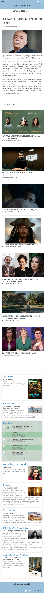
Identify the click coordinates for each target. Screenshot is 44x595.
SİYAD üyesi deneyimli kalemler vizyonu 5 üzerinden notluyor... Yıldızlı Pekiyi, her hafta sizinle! (14, 383)
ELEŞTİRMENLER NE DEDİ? (15, 555)
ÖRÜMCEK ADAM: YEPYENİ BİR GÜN (22, 426)
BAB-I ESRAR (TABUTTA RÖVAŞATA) (14, 531)
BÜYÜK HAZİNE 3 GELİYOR (10, 488)
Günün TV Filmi (9, 510)
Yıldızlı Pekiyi (8, 376)
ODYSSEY (14, 433)
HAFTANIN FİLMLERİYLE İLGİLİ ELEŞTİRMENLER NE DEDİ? (12, 558)
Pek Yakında (8, 403)
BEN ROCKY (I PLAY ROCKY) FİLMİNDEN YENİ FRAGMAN (11, 407)
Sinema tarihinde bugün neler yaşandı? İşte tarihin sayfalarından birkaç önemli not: (13, 471)
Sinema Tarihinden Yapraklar (15, 464)
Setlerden (7, 485)
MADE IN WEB (38, 590)
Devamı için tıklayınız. (22, 459)
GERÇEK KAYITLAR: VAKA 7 (20, 452)
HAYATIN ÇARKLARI (8, 513)
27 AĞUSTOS (6, 467)
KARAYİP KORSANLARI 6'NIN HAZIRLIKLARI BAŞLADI (20, 244)
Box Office (7, 423)
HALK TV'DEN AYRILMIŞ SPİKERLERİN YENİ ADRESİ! (19, 353)
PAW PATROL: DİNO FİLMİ (19, 446)
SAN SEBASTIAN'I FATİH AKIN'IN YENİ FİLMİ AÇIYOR (19, 210)
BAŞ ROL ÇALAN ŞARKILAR (15, 528)
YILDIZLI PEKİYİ (7, 379)
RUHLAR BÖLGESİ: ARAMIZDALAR (22, 439)
